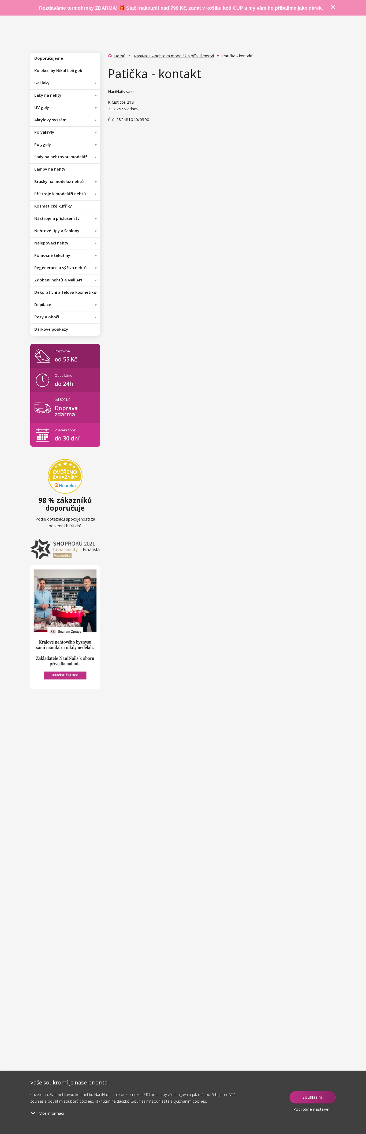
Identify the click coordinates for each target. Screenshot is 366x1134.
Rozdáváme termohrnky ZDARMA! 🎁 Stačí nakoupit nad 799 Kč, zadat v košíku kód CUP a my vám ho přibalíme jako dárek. (181, 8)
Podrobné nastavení (312, 1109)
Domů (119, 55)
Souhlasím (312, 1097)
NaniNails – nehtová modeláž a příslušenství (174, 55)
